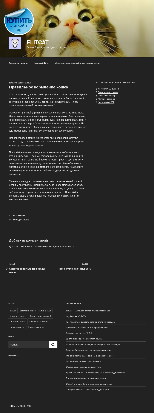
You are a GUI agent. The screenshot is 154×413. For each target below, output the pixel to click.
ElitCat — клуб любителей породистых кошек (88, 310)
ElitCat (37, 42)
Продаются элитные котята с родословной (87, 327)
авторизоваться (68, 246)
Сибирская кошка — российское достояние (87, 389)
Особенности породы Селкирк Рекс (83, 366)
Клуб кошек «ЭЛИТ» (76, 316)
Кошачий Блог (41, 62)
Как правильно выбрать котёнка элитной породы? (90, 321)
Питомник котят (17, 321)
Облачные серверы (107, 95)
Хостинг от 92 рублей (108, 88)
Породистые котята (38, 321)
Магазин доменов (106, 98)
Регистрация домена (108, 92)
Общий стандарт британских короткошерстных (89, 383)
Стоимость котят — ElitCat (79, 332)
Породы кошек (17, 326)
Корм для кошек (21, 220)
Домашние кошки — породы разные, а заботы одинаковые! (95, 372)
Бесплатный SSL (106, 102)
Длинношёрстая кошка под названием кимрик (88, 349)
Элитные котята (36, 326)
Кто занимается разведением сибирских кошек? (90, 355)
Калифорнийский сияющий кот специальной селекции (93, 344)
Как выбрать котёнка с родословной (83, 361)
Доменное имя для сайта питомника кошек (77, 62)
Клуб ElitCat (19, 216)
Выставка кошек (27, 310)
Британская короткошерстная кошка (84, 338)
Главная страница (18, 62)
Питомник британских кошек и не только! (86, 378)
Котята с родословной (40, 315)
